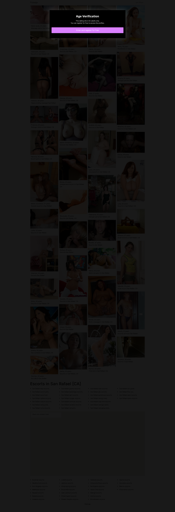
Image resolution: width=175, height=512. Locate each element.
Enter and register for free (87, 30)
